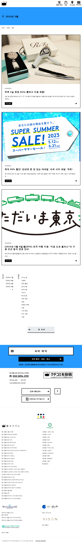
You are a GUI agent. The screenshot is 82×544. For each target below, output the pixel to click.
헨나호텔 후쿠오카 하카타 (9, 485)
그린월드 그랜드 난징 (48, 432)
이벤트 (23, 280)
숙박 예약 (78, 5)
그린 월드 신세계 (46, 450)
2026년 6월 (9, 280)
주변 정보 (24, 298)
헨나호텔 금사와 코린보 (8, 458)
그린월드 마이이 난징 (48, 447)
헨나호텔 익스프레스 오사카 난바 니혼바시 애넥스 (15, 472)
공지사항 (24, 286)
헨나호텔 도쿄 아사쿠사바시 (9, 447)
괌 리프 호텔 (5, 532)
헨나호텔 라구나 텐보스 (8, 456)
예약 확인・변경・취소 (41, 359)
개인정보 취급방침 (41, 540)
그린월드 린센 (46, 440)
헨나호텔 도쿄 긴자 (7, 440)
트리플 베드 (45, 464)
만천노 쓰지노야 (46, 512)
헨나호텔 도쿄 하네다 (7, 453)
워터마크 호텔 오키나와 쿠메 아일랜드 (12, 520)
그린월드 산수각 (46, 434)
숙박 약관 (23, 380)
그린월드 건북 (46, 437)
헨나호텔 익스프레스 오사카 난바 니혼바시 (13, 469)
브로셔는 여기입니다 (36, 399)
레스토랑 (24, 295)
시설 (22, 307)
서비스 (23, 292)
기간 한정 (24, 310)
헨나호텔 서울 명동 (7, 490)
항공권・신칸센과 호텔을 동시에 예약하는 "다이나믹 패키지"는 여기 (41, 364)
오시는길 (72, 5)
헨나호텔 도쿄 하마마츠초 (9, 442)
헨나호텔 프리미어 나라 (8, 477)
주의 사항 (24, 314)
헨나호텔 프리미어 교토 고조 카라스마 (12, 482)
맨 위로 (41, 329)
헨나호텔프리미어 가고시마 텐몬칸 (11, 498)
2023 (8, 28)
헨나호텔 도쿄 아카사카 (8, 445)
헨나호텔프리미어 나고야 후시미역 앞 (12, 495)
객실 (65, 5)
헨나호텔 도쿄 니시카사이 (9, 437)
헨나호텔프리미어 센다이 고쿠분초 (11, 487)
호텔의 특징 (59, 5)
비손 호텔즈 (45, 525)
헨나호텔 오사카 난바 (7, 464)
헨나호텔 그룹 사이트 (7, 432)
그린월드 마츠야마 (47, 442)
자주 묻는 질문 (14, 380)
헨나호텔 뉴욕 (5, 493)
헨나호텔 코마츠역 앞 (7, 461)
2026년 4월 (9, 286)
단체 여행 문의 (35, 391)
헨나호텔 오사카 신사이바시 (9, 466)
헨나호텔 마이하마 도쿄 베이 (9, 434)
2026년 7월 (9, 277)
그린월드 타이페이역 (47, 453)
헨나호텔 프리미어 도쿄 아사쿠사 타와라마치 (14, 450)
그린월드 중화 (46, 456)
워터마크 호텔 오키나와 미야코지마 (11, 517)
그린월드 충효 (46, 445)
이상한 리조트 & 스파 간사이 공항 (11, 474)
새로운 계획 (25, 304)
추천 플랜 (24, 283)
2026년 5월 (9, 283)
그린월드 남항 (46, 461)
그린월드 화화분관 (47, 458)
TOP (3, 28)
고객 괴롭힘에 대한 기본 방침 (18, 383)
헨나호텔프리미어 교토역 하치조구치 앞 (13, 479)
